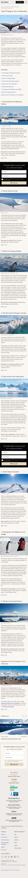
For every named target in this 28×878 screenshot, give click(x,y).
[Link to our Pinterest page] (15, 856)
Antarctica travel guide (8, 706)
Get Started (19, 2)
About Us (3, 834)
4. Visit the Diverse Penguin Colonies (10, 81)
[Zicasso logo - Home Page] (4, 2)
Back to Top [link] (4, 158)
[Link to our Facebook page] (2, 856)
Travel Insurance (5, 840)
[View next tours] (26, 716)
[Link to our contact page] (18, 856)
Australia (16, 840)
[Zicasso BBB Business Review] (14, 794)
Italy (15, 834)
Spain (15, 842)
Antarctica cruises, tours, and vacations (10, 703)
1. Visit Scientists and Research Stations (10, 73)
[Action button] (26, 2)
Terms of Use (9, 870)
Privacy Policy (4, 870)
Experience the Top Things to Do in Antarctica (12, 95)
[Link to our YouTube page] (11, 856)
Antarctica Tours (7, 6)
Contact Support (15, 870)
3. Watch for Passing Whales (8, 78)
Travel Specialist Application (5, 843)
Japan (15, 845)
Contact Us (4, 849)
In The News (4, 837)
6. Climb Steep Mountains (7, 86)
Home (2, 6)
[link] (14, 730)
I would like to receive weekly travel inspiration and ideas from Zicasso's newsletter (14, 180)
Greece (16, 837)
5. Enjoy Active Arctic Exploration (9, 84)
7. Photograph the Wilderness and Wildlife (11, 89)
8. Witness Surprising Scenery (8, 92)
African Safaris (17, 848)
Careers (3, 847)
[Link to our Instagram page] (5, 856)
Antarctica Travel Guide (15, 6)
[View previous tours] (23, 716)
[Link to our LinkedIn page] (8, 856)
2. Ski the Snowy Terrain (7, 75)
